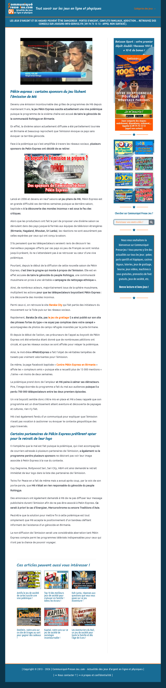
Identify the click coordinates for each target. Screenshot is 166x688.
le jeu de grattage (58, 317)
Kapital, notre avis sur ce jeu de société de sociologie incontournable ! (56, 633)
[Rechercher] (151, 222)
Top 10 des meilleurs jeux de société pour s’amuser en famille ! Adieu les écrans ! (54, 596)
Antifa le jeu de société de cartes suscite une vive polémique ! (28, 595)
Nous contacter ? (67, 675)
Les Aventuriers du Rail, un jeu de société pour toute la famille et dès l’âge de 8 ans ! (83, 633)
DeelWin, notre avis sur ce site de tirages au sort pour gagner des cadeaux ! (29, 633)
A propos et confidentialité (96, 675)
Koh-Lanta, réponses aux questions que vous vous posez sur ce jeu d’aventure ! (83, 596)
